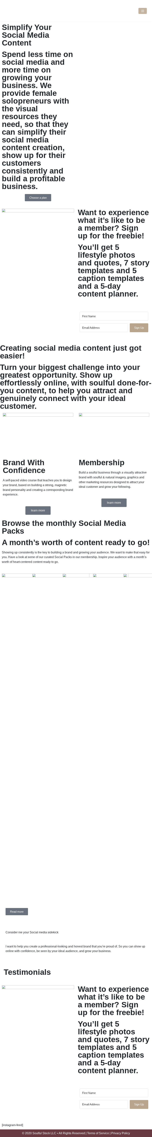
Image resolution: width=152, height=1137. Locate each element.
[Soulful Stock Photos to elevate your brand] (76, 11)
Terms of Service (98, 1133)
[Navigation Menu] (142, 11)
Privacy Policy (120, 1133)
